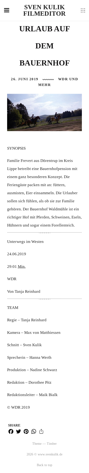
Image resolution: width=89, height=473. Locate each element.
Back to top (44, 465)
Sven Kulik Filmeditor (44, 10)
